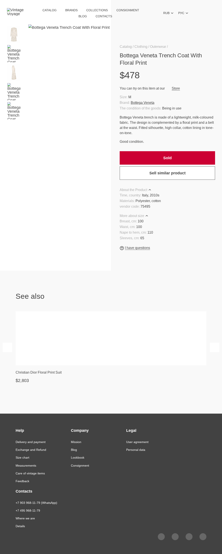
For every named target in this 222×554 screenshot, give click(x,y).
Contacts (104, 16)
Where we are (25, 518)
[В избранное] (212, 55)
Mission (76, 442)
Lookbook (77, 457)
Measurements (26, 465)
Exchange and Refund (31, 449)
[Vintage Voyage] (17, 13)
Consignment (127, 10)
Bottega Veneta (142, 102)
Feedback (22, 481)
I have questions (137, 248)
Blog (82, 16)
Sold (167, 158)
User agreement (137, 442)
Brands (71, 10)
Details (20, 526)
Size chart (22, 457)
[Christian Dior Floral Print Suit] (111, 338)
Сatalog (49, 10)
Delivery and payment (31, 442)
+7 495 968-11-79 (28, 510)
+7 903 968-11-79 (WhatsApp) (36, 502)
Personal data (135, 449)
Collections (97, 10)
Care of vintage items (30, 473)
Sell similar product (167, 173)
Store (176, 88)
